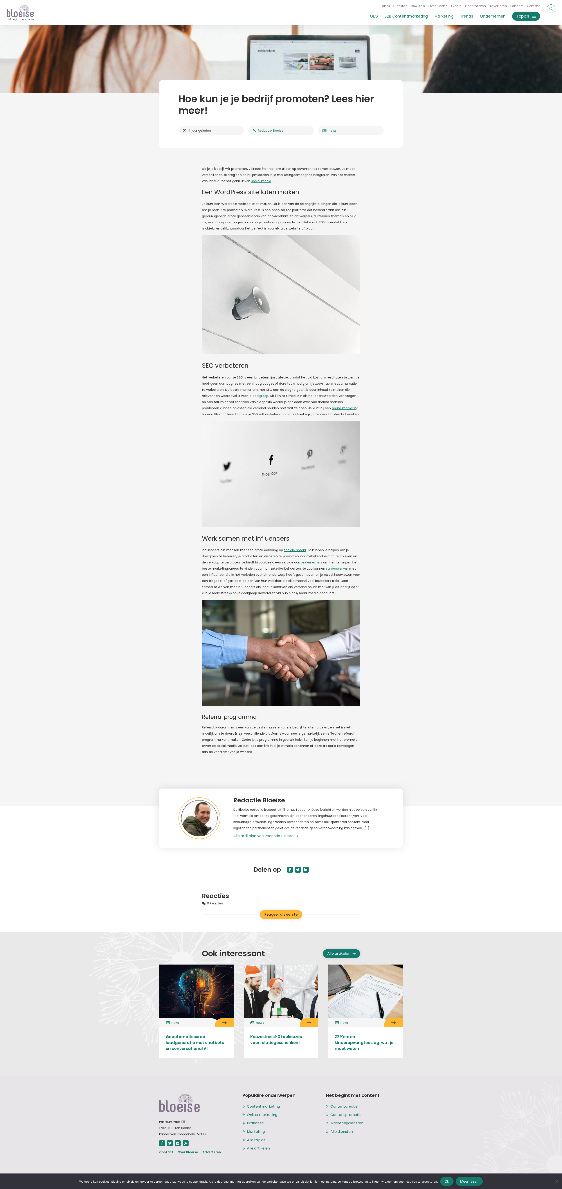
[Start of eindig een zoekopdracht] (551, 8)
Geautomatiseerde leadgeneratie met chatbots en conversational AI (195, 1042)
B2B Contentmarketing (406, 16)
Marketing (443, 16)
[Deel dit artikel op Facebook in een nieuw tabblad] (290, 870)
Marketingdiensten (347, 1123)
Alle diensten (341, 1131)
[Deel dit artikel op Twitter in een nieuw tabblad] (298, 870)
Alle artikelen (338, 953)
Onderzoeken (475, 6)
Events (456, 6)
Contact (533, 6)
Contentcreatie (344, 1106)
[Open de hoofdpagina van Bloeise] (21, 12)
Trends (466, 16)
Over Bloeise (438, 6)
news (333, 130)
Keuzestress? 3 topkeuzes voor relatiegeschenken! (276, 1039)
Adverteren (498, 6)
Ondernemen (493, 16)
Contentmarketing (263, 1106)
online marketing (345, 408)
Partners (516, 6)
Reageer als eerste (281, 914)
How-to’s (418, 6)
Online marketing (262, 1114)
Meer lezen (469, 1181)
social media (261, 181)
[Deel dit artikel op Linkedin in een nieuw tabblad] (306, 870)
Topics (523, 16)
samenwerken (337, 568)
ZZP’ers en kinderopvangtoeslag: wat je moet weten (364, 1042)
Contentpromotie (346, 1114)
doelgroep (260, 396)
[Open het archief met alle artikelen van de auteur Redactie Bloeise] (205, 818)
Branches (255, 1123)
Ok (447, 1181)
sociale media (295, 550)
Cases (385, 6)
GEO (374, 16)
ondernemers (311, 562)
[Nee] (556, 1181)
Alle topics (256, 1140)
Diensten (400, 6)
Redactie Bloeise (270, 130)
